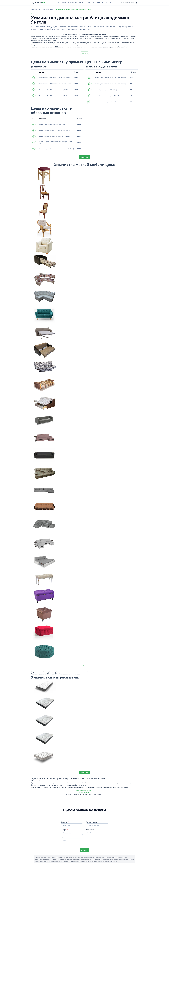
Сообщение (90, 830)
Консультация (84, 157)
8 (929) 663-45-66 (84, 792)
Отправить (84, 850)
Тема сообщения (92, 822)
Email (62, 837)
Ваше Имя (64, 822)
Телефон (64, 830)
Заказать (84, 53)
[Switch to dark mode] (136, 2)
